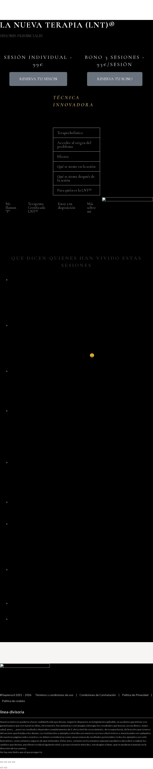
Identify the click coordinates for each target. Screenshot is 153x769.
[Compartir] (9, 762)
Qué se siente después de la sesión (76, 178)
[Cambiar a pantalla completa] (5, 762)
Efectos (63, 156)
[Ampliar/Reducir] (1, 762)
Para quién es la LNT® (74, 190)
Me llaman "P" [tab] (11, 207)
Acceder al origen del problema (74, 144)
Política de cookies (13, 701)
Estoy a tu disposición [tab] (66, 205)
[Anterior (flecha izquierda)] (1, 767)
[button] (76, 133)
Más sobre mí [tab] (91, 207)
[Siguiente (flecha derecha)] (5, 767)
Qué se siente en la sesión (76, 166)
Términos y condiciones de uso (54, 695)
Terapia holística (70, 132)
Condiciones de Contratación (97, 695)
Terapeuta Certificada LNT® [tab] (36, 207)
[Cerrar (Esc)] (13, 762)
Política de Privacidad (135, 695)
